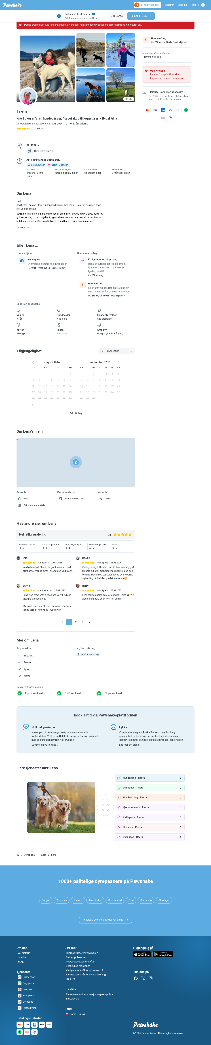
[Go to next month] (118, 362)
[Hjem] (18, 855)
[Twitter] (143, 978)
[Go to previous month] (33, 362)
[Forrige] (62, 622)
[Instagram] (151, 978)
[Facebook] (136, 978)
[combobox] (116, 351)
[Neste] (89, 622)
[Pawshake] (12, 5)
